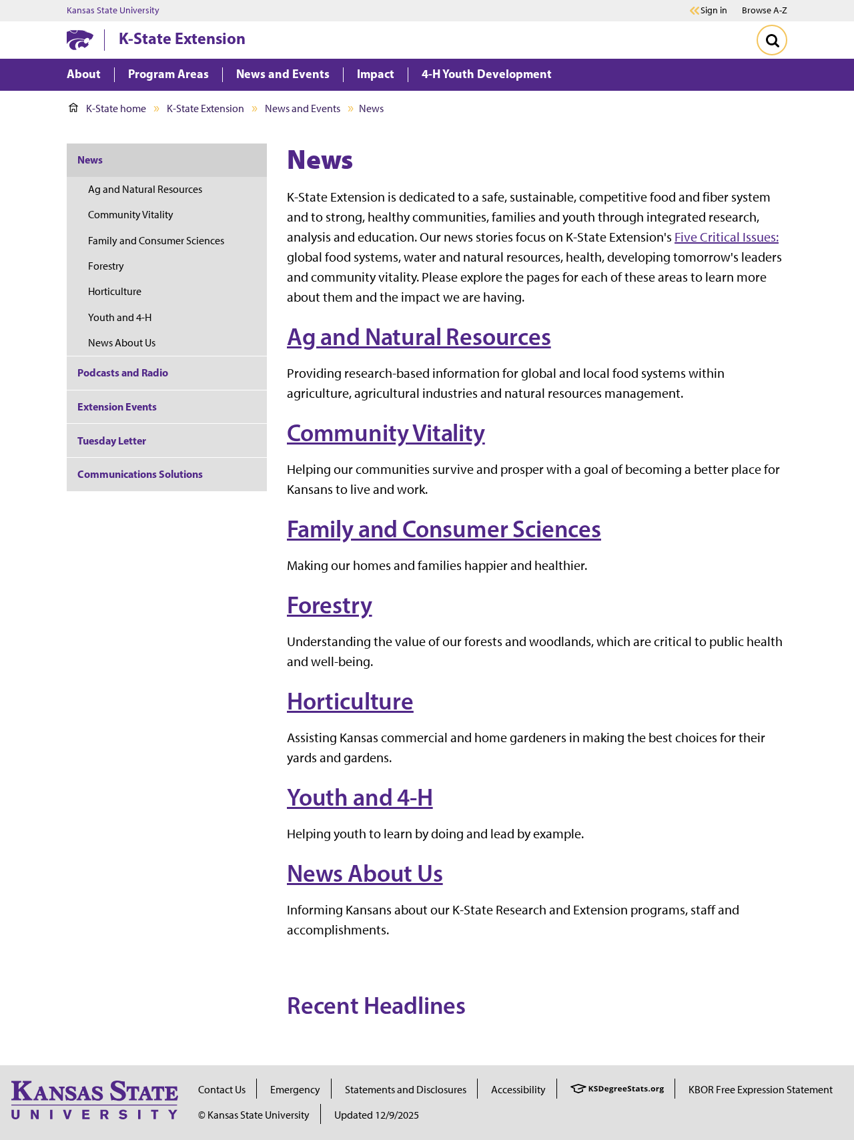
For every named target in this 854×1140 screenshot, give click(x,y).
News (90, 159)
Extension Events (117, 406)
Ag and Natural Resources (419, 336)
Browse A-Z (764, 10)
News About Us (365, 873)
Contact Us (222, 1089)
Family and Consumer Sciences (444, 528)
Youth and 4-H (360, 797)
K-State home (116, 108)
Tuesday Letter (111, 440)
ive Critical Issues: (730, 237)
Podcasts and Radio (122, 372)
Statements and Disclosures (405, 1089)
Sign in (714, 10)
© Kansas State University (254, 1115)
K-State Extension (182, 38)
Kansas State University (113, 10)
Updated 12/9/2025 (376, 1115)
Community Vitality (386, 432)
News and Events (302, 108)
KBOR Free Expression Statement (761, 1089)
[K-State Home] (80, 39)
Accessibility (518, 1089)
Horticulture (350, 701)
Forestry (329, 604)
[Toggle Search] (772, 40)
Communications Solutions (140, 474)
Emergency (295, 1089)
